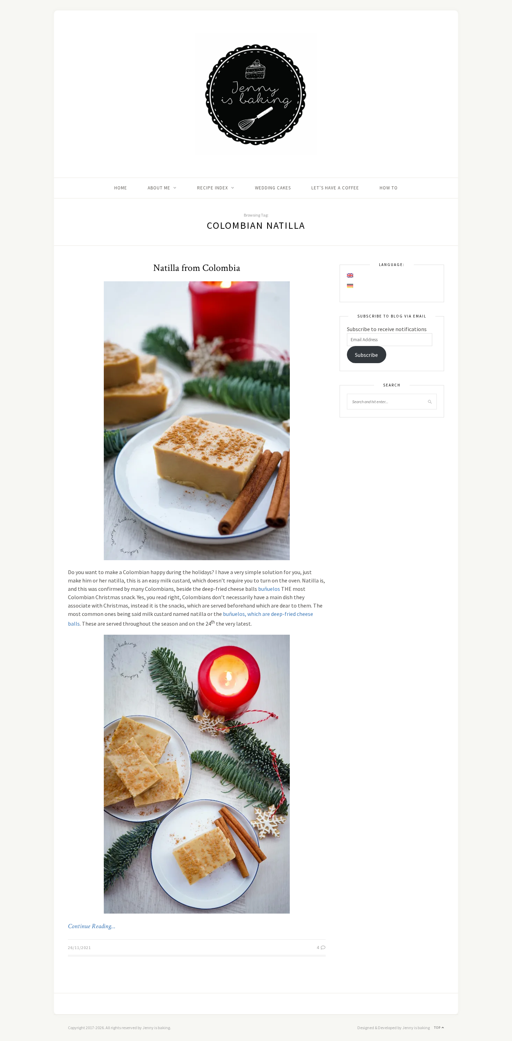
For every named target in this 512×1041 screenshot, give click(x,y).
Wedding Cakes (273, 188)
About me (159, 188)
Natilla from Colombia (196, 267)
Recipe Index (212, 188)
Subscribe (366, 354)
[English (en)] (350, 275)
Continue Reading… (91, 926)
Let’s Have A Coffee (335, 188)
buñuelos (269, 588)
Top (438, 1027)
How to (389, 188)
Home (120, 188)
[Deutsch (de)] (350, 286)
